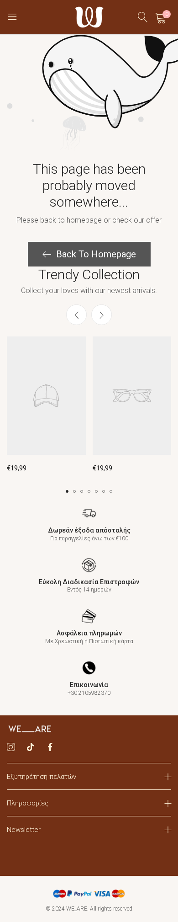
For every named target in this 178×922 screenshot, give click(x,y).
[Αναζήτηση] (143, 17)
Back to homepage (96, 254)
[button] (101, 314)
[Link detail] (11, 747)
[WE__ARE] (89, 17)
